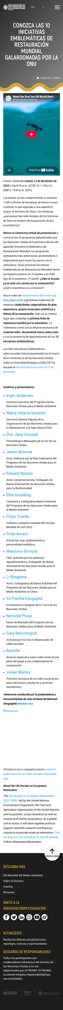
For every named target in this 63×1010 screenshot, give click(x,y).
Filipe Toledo (17, 516)
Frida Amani (17, 533)
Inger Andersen (19, 395)
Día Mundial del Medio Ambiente (23, 875)
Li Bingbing (16, 576)
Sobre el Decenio (13, 881)
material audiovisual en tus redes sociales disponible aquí (30, 773)
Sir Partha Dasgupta (24, 598)
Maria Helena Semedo (26, 413)
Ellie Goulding (18, 495)
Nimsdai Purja (19, 615)
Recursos (8, 892)
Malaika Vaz (25, 703)
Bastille (13, 650)
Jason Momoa (19, 451)
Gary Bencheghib (21, 633)
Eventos (8, 886)
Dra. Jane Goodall (22, 434)
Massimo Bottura (21, 551)
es (33, 7)
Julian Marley (18, 672)
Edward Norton (19, 473)
